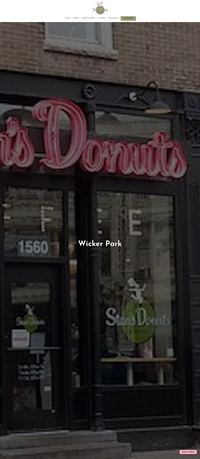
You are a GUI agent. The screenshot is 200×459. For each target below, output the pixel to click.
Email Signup (188, 452)
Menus (76, 18)
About (68, 18)
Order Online (88, 18)
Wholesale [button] (113, 18)
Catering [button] (101, 18)
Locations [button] (128, 18)
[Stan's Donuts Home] (100, 8)
